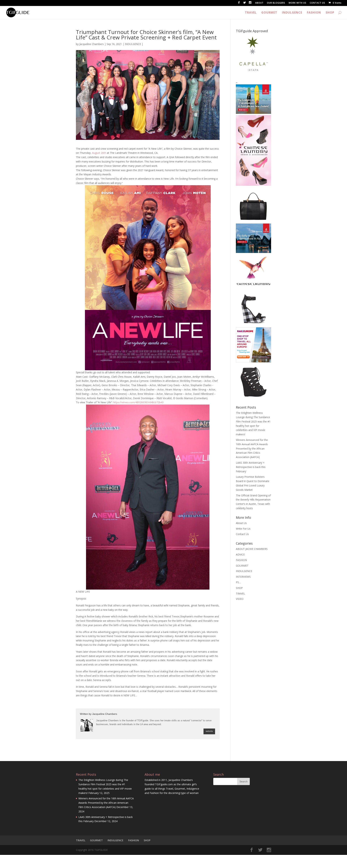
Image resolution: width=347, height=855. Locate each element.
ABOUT (259, 3)
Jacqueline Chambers (91, 44)
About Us (241, 523)
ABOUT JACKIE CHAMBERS (252, 549)
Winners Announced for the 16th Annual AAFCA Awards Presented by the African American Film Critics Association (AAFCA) (252, 448)
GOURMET (269, 12)
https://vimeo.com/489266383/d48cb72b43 (138, 402)
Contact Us (242, 534)
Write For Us (243, 528)
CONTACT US (317, 3)
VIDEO (239, 599)
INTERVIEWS (243, 576)
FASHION (314, 12)
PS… (238, 582)
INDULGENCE (292, 12)
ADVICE (240, 554)
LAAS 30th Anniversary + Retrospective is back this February (250, 467)
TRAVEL (251, 12)
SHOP (330, 12)
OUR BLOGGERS (276, 3)
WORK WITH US (297, 3)
